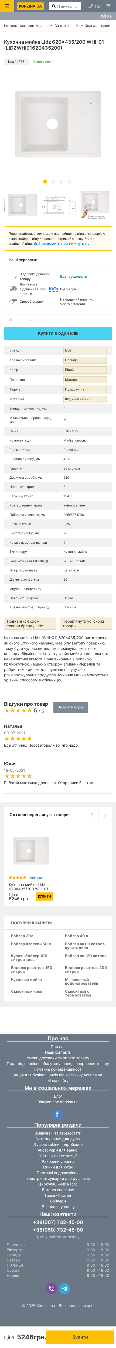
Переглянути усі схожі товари (83, 623)
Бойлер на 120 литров (86, 956)
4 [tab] (69, 182)
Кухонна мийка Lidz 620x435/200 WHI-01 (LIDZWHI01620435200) (31, 888)
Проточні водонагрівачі (58, 1172)
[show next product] (105, 814)
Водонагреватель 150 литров (31, 970)
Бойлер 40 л (76, 936)
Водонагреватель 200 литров (86, 970)
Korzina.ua (30, 6)
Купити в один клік (58, 333)
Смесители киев (26, 992)
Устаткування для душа (58, 1138)
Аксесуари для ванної (58, 1150)
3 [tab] (61, 182)
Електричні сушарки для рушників (58, 1178)
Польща (71, 360)
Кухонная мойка (26, 980)
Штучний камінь (77, 399)
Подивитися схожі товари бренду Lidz (25, 623)
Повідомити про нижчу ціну (64, 243)
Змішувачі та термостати (58, 1133)
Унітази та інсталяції (58, 1155)
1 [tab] (45, 182)
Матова (71, 380)
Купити (80, 1337)
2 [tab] (53, 182)
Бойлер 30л (22, 936)
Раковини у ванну (58, 1161)
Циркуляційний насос (58, 1184)
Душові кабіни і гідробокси (58, 1144)
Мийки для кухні (58, 1167)
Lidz (68, 350)
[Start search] (54, 6)
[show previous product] (91, 814)
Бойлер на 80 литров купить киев (85, 946)
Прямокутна (74, 389)
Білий (69, 370)
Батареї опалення (58, 1189)
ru (102, 16)
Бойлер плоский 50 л (31, 944)
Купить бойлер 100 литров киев (29, 958)
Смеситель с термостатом (78, 993)
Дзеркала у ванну (58, 1206)
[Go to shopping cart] (108, 6)
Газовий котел (58, 1195)
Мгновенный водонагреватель (81, 981)
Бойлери (58, 1201)
